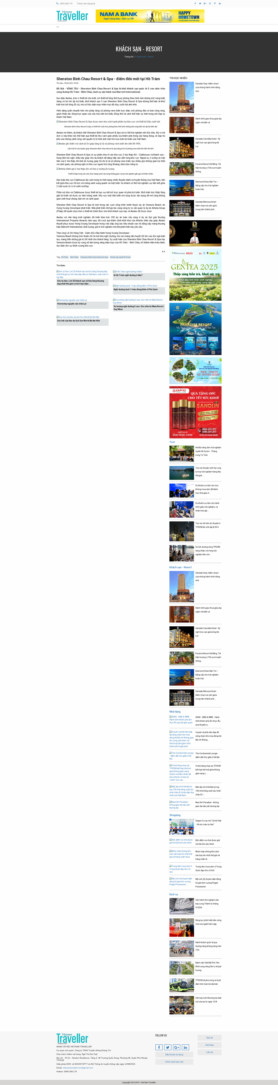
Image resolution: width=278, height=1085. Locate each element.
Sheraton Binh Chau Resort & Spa (94, 257)
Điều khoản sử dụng (174, 1054)
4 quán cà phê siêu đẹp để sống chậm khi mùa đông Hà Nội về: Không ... (208, 736)
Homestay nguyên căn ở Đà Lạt (71, 304)
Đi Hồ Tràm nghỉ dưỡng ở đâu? (128, 275)
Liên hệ (209, 1052)
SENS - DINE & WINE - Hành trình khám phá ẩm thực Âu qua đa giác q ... (207, 721)
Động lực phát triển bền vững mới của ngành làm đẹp (208, 922)
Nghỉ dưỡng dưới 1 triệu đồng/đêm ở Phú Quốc (136, 289)
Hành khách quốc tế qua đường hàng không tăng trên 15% (208, 946)
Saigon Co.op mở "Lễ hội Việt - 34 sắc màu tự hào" (208, 823)
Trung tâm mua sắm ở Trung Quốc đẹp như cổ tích (208, 868)
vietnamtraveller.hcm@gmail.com (78, 1068)
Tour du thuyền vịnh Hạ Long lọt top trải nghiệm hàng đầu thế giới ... (208, 472)
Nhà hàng (174, 711)
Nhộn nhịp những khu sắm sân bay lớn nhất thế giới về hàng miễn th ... (207, 855)
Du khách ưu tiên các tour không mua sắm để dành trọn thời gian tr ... (206, 489)
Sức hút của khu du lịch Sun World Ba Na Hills (78, 321)
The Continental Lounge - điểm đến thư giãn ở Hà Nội (207, 755)
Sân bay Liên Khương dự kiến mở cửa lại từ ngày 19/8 (208, 1000)
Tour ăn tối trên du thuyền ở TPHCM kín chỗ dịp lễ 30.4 (207, 525)
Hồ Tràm (64, 257)
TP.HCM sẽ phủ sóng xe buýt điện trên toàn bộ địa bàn (208, 982)
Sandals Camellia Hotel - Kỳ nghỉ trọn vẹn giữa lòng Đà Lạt (207, 143)
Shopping (174, 815)
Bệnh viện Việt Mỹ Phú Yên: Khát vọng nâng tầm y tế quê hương (208, 966)
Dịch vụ (173, 894)
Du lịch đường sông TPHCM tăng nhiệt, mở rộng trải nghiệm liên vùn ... (207, 551)
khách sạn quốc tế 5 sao (120, 257)
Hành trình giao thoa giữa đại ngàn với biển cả (208, 121)
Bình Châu (74, 257)
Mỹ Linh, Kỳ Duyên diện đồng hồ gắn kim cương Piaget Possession (208, 883)
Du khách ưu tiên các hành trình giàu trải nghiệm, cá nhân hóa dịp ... (207, 507)
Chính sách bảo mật (174, 1062)
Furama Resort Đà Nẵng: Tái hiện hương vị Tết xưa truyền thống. (208, 168)
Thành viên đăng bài (86, 3)
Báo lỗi (210, 1038)
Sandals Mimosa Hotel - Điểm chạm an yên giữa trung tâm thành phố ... (206, 206)
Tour (172, 441)
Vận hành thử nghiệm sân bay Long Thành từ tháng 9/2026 (207, 904)
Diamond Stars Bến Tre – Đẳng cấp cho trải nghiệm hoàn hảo (206, 185)
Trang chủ (128, 57)
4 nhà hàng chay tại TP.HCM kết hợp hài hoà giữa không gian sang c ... (208, 770)
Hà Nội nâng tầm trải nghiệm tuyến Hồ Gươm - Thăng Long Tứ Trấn (208, 451)
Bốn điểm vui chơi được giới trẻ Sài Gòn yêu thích (207, 842)
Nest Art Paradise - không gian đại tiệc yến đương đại (207, 804)
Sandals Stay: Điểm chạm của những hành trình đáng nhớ (207, 87)
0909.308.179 (66, 3)
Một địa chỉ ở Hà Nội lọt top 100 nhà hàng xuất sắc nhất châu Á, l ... (208, 791)
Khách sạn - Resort (145, 57)
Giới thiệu (209, 1045)
